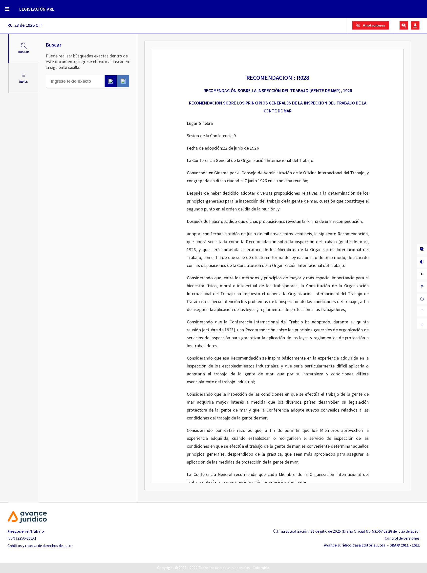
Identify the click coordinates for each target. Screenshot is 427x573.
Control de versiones (402, 538)
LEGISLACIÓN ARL (37, 9)
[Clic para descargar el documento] (415, 25)
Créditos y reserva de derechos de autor (40, 545)
